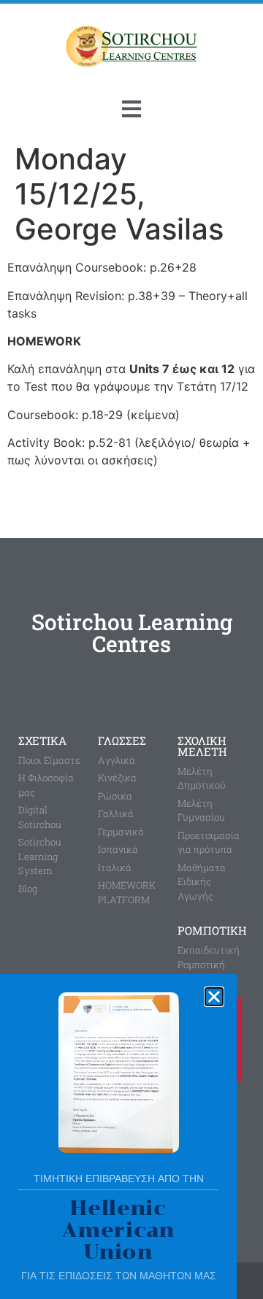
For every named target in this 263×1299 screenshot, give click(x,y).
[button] (214, 997)
